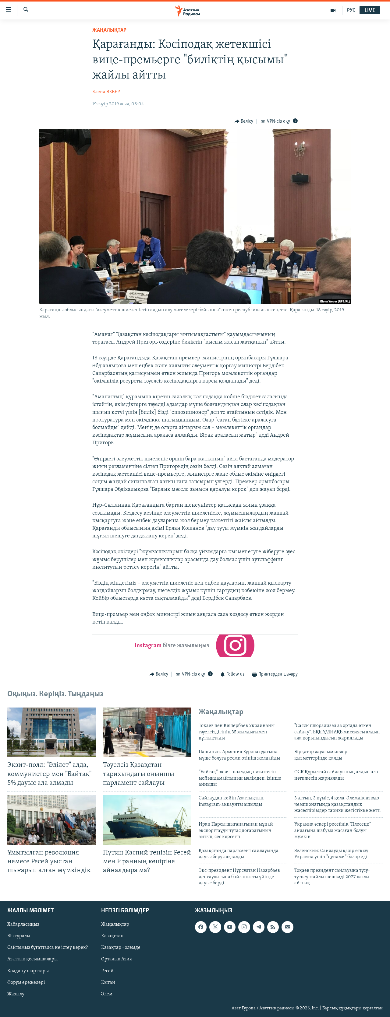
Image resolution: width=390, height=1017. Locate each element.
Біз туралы (18, 936)
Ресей (107, 970)
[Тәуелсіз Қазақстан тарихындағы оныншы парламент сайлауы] (147, 732)
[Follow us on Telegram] (258, 927)
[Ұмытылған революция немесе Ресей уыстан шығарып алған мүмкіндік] (51, 820)
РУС (351, 10)
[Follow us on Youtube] (230, 927)
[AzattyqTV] (333, 10)
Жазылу (15, 993)
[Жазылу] (287, 927)
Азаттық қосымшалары (32, 959)
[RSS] (273, 927)
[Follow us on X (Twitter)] (215, 927)
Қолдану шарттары (28, 970)
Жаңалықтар (115, 924)
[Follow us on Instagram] (244, 927)
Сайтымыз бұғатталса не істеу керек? (47, 947)
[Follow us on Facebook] (201, 927)
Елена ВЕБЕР (106, 91)
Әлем (106, 993)
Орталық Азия (116, 959)
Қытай (108, 982)
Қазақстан (112, 936)
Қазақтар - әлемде (120, 947)
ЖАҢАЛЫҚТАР (109, 30)
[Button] (244, 121)
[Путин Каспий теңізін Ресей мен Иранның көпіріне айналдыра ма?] (147, 820)
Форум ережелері (26, 982)
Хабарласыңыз (23, 924)
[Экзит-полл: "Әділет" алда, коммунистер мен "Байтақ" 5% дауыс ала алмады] (51, 732)
